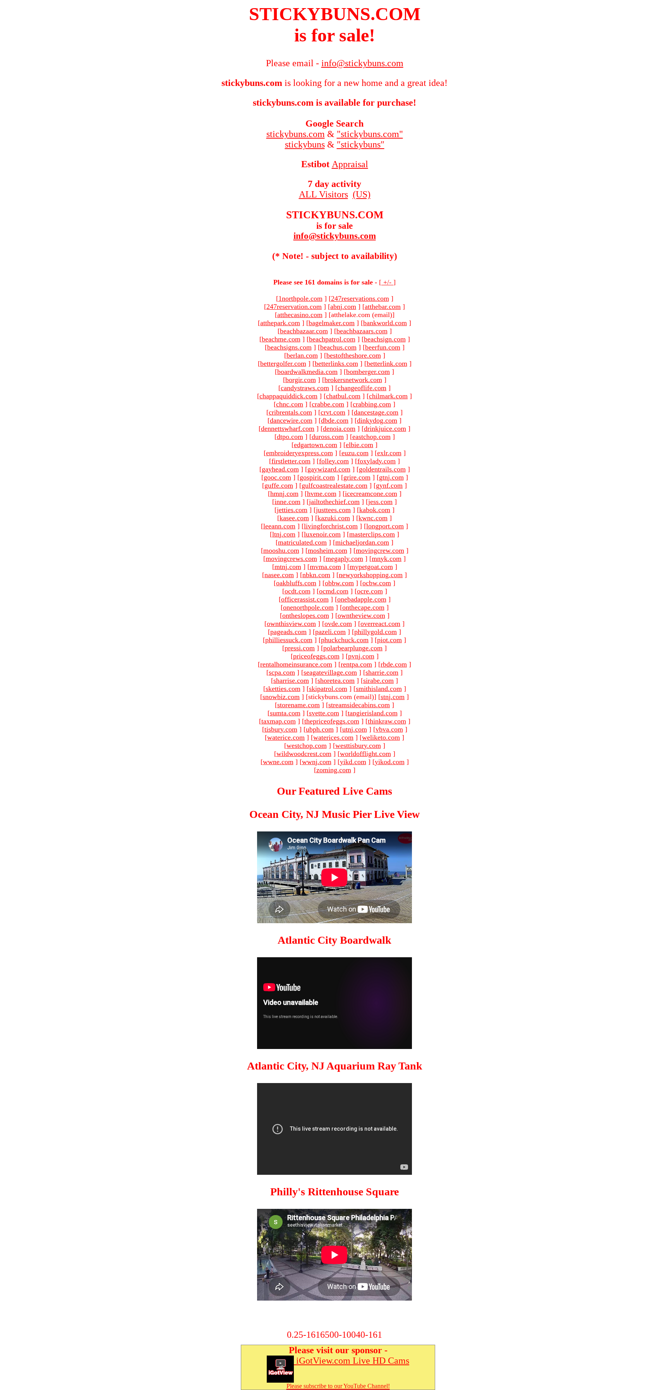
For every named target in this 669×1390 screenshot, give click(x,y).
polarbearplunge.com (353, 648)
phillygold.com (375, 632)
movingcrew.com (380, 550)
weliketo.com (381, 737)
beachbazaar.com (304, 331)
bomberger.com (368, 371)
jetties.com (292, 510)
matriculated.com (302, 542)
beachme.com (281, 339)
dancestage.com (376, 412)
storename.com (298, 705)
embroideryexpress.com (299, 453)
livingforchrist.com (331, 526)
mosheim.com (327, 550)
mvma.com (325, 567)
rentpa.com (356, 664)
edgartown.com (315, 445)
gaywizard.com (328, 469)
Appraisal (350, 164)
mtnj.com (287, 567)
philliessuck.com (288, 640)
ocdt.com (297, 591)
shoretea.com (336, 680)
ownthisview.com (291, 623)
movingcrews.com (291, 558)
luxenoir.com (322, 534)
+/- (387, 282)
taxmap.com (278, 721)
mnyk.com (386, 558)
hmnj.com (284, 493)
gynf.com (389, 485)
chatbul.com (343, 396)
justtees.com (333, 510)
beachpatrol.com (332, 339)
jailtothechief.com (334, 502)
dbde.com (334, 420)
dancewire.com (291, 420)
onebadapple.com (361, 599)
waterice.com (286, 737)
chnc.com (289, 404)
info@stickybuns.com (334, 236)
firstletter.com (290, 461)
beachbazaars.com (362, 331)
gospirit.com (317, 477)
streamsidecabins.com (359, 705)
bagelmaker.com (332, 323)
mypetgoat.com (371, 567)
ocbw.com (376, 583)
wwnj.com (316, 762)
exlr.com (389, 453)
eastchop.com (371, 436)
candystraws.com (305, 388)
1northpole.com (300, 298)
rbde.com (394, 664)
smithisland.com (379, 688)
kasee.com (294, 518)
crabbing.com (372, 404)
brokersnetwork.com (353, 380)
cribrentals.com (290, 412)
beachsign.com (385, 339)
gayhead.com (280, 469)
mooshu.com (281, 550)
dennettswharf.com (287, 428)
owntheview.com (361, 615)
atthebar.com (383, 306)
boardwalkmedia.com (307, 371)
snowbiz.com (281, 697)
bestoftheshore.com (353, 355)
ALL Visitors (323, 194)
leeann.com (279, 526)
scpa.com (282, 672)
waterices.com (333, 737)
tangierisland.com (373, 713)
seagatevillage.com (330, 672)
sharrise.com (291, 680)
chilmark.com (388, 396)
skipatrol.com (328, 688)
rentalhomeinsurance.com (296, 664)
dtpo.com (290, 436)
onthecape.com (363, 607)
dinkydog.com (377, 420)
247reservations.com (360, 298)
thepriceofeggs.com (331, 721)
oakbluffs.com (296, 583)
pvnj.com (361, 656)
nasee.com (279, 575)
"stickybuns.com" (370, 134)
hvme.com (321, 493)
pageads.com (288, 632)
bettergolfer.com (283, 363)
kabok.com (374, 510)
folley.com (334, 461)
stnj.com (393, 697)
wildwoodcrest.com (303, 754)
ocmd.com (333, 591)
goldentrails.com (382, 469)
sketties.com (283, 688)
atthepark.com (280, 323)
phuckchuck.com (345, 640)
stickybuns (305, 144)
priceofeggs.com (316, 656)
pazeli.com (330, 632)
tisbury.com (280, 729)
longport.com (385, 526)
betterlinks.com (336, 363)
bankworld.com (385, 323)
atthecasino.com (299, 315)
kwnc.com (373, 518)
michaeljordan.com (362, 542)
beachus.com (338, 347)
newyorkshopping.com (371, 575)
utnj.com (354, 729)
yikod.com (390, 762)
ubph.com (320, 729)
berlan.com (302, 355)
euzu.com (355, 453)
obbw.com (339, 583)
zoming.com (333, 770)
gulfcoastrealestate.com (334, 485)
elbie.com (359, 445)
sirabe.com (378, 680)
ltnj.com (283, 534)
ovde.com (338, 623)
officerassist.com (305, 599)
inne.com (287, 502)
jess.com (380, 502)
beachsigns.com (289, 347)
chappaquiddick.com (288, 396)
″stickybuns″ (360, 144)
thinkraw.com (387, 721)
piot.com (389, 640)
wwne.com (278, 762)
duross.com (328, 436)
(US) (362, 194)
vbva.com (389, 729)
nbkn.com (316, 575)
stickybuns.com (295, 134)
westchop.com (306, 745)
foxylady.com (376, 461)
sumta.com (285, 713)
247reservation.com (294, 306)
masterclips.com (372, 534)
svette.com (324, 713)
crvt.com (333, 412)
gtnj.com (391, 477)
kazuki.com (333, 518)
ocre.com (370, 591)
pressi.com (300, 648)
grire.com (357, 477)
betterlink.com (387, 363)
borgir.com (300, 380)
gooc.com (277, 477)
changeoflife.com (362, 388)
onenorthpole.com (308, 607)
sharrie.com (381, 672)
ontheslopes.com (305, 615)
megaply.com (344, 558)
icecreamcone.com (371, 493)
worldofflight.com (365, 754)
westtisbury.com (358, 745)
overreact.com (380, 623)
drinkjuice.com (385, 428)
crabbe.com (328, 404)
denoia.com (339, 428)
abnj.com (343, 306)
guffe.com (278, 485)
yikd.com (353, 762)
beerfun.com (382, 347)
